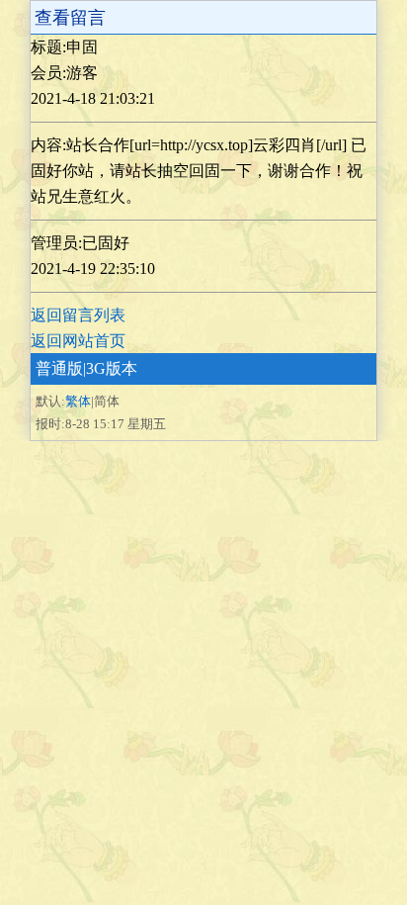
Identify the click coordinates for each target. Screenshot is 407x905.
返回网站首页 (78, 340)
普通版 (59, 368)
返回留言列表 (78, 315)
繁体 (78, 401)
